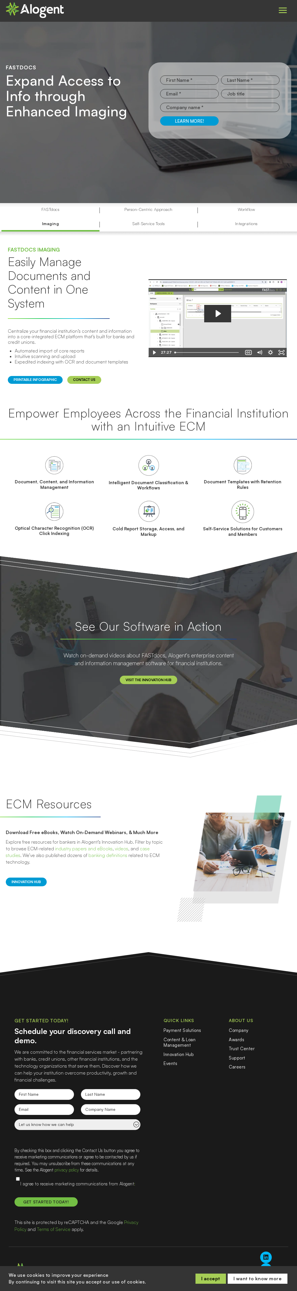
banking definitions (107, 855)
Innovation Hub (179, 1054)
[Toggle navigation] (282, 10)
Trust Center (242, 1048)
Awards (236, 1039)
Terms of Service (53, 1229)
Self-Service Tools (148, 223)
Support (237, 1058)
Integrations (246, 223)
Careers (237, 1067)
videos (121, 848)
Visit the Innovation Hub (148, 680)
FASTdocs (50, 209)
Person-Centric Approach (148, 209)
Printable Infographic (35, 379)
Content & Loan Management (179, 1042)
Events (170, 1063)
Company (239, 1030)
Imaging (50, 223)
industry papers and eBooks (84, 848)
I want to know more (257, 1278)
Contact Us (84, 379)
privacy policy (67, 1170)
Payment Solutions (182, 1030)
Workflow (246, 209)
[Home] (35, 10)
